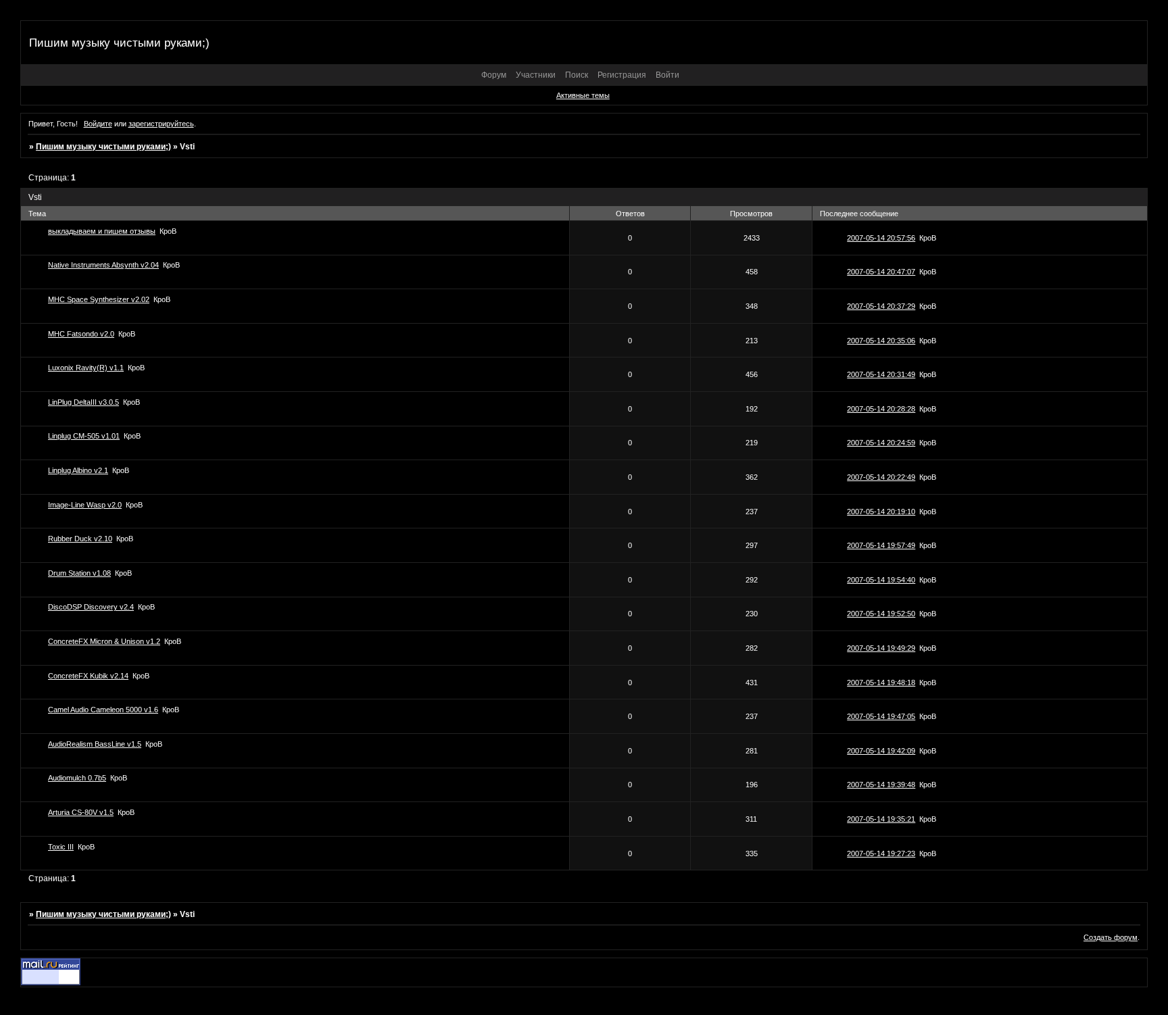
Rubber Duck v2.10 (80, 539)
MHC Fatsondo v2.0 (81, 334)
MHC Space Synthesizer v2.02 (98, 299)
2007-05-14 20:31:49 (881, 374)
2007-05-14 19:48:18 (881, 682)
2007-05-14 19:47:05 (881, 716)
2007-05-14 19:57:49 (881, 545)
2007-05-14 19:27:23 (881, 853)
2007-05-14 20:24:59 (881, 443)
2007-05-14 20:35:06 (881, 341)
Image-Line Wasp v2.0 (85, 505)
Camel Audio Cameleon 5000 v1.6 (103, 709)
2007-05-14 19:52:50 (881, 614)
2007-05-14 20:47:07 (881, 272)
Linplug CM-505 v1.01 (84, 436)
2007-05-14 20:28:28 (881, 409)
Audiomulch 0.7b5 (77, 778)
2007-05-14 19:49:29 (881, 648)
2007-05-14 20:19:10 (881, 512)
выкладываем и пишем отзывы (101, 231)
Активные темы (583, 95)
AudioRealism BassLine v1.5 (94, 744)
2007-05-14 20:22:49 (881, 477)
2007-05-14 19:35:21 (881, 819)
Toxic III (61, 847)
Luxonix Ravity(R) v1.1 (86, 368)
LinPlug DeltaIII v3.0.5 (83, 402)
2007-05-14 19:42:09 (881, 751)
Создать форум (1111, 937)
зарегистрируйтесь (161, 124)
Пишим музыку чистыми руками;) (103, 146)
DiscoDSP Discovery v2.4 (91, 607)
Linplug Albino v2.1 (78, 470)
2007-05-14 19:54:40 (881, 580)
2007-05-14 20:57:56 (881, 238)
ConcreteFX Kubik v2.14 (88, 676)
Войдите (98, 124)
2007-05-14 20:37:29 (881, 306)
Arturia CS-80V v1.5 (81, 812)
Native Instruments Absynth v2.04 (103, 265)
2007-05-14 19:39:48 (881, 785)
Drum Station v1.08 (79, 573)
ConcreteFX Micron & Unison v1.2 (104, 641)
